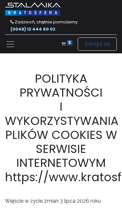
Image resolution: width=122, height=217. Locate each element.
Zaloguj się (97, 43)
